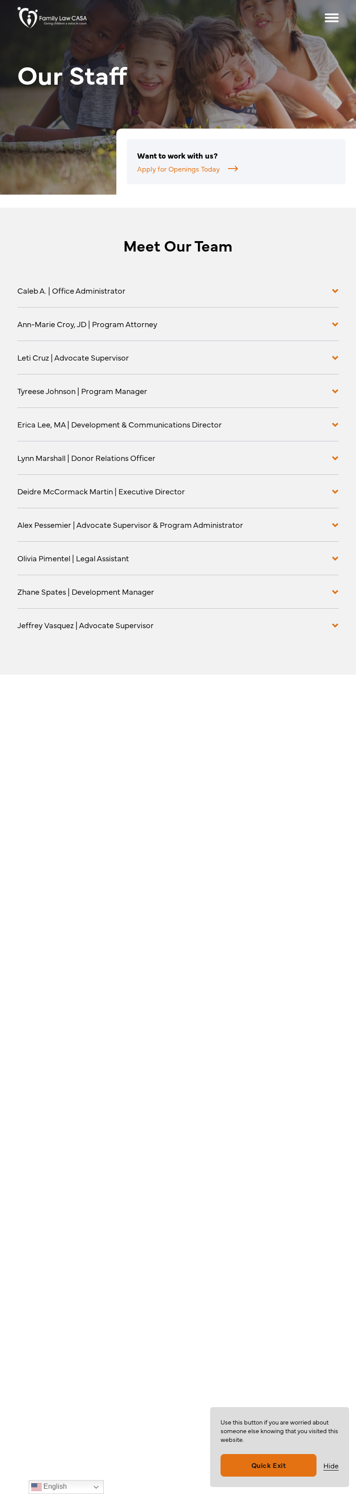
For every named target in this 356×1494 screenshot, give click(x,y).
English (54, 1486)
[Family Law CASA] (71, 18)
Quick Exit (268, 1465)
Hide (331, 1465)
